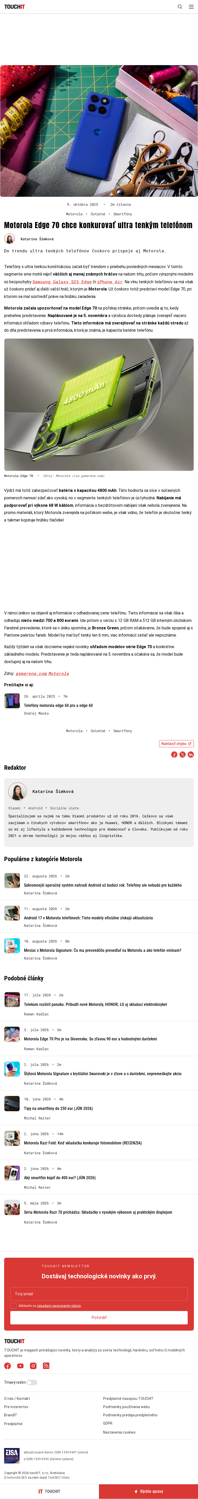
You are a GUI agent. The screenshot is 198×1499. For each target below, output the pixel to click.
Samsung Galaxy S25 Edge (62, 281)
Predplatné (13, 1424)
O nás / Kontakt (17, 1399)
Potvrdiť (99, 1317)
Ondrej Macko (36, 713)
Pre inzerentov (16, 1407)
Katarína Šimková (37, 238)
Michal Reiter (37, 1118)
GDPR (107, 1423)
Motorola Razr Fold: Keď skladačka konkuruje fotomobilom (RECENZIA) (83, 1143)
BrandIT (10, 1415)
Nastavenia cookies (119, 1432)
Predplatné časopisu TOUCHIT (128, 1399)
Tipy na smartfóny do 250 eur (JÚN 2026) (58, 1108)
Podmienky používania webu (126, 1407)
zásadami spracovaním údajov (59, 1306)
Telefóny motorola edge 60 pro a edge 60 (58, 705)
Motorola (58, 673)
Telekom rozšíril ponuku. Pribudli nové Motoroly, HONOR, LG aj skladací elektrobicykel (95, 1004)
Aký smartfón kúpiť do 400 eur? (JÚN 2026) (60, 1177)
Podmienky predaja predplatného (130, 1415)
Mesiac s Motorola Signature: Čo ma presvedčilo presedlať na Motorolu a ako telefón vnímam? (102, 950)
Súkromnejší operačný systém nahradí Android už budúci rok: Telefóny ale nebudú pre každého (103, 885)
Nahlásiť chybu (173, 744)
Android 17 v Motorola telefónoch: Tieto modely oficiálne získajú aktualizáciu (88, 917)
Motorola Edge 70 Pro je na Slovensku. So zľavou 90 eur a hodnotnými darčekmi (90, 1039)
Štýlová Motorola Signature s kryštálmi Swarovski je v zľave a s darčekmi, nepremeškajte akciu (103, 1073)
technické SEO (17, 1477)
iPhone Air (110, 281)
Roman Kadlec (36, 1014)
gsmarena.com (30, 673)
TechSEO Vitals (59, 1477)
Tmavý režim (15, 1382)
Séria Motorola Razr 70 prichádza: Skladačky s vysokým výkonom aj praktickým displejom (98, 1212)
